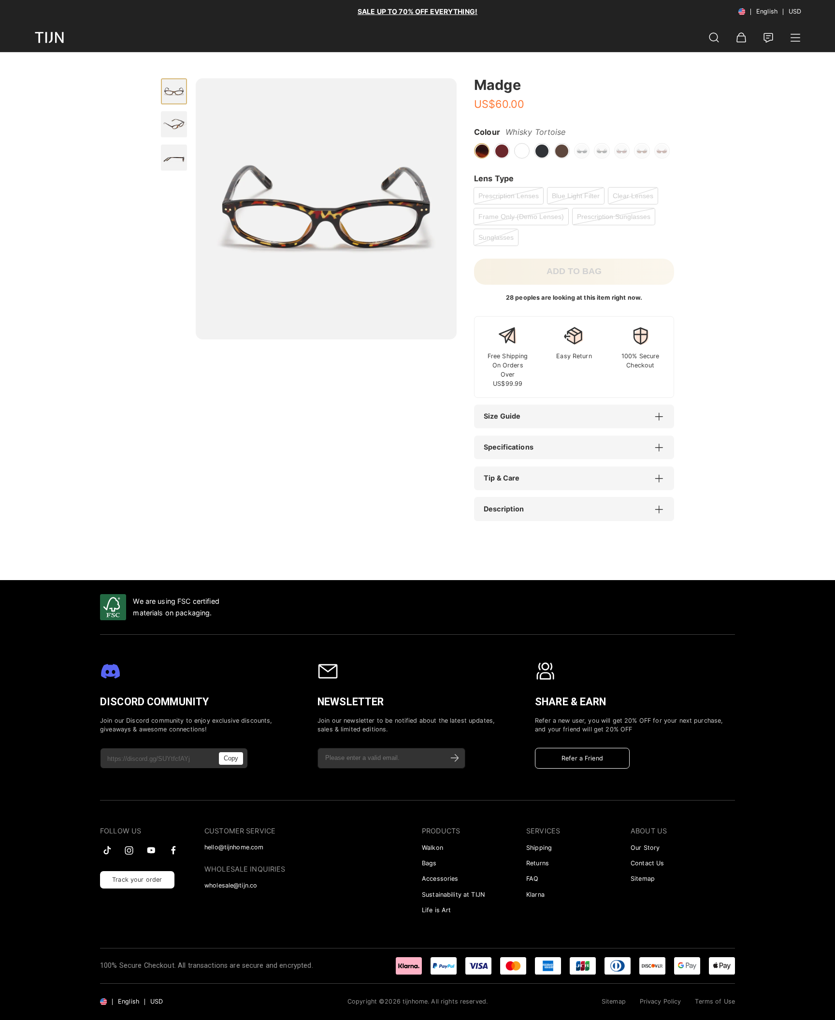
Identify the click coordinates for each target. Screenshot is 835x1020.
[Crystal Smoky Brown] (562, 151)
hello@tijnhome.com (233, 847)
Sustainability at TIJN (453, 894)
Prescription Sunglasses (613, 216)
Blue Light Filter (576, 196)
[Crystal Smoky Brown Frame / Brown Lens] (641, 151)
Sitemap (643, 878)
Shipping (539, 847)
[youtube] (151, 850)
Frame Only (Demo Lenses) (521, 216)
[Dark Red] (501, 151)
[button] (579, 417)
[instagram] (129, 850)
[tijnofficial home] (49, 37)
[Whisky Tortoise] (481, 151)
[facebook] (173, 850)
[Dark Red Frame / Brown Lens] (662, 151)
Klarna (535, 894)
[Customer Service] (768, 38)
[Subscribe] (455, 758)
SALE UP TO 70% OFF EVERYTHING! (417, 11)
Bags (429, 863)
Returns (537, 863)
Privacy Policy (660, 1001)
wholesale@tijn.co (230, 885)
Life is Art (436, 910)
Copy (231, 758)
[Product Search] (714, 38)
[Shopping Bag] (741, 38)
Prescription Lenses (508, 196)
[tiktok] (107, 850)
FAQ (532, 878)
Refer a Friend (582, 758)
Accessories (440, 878)
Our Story (645, 847)
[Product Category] (795, 38)
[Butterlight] (522, 151)
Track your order (137, 879)
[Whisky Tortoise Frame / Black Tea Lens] (622, 151)
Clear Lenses (633, 196)
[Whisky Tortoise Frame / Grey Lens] (601, 151)
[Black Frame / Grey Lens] (582, 151)
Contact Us (647, 863)
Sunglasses (496, 237)
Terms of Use (715, 1001)
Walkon (432, 847)
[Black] (541, 151)
